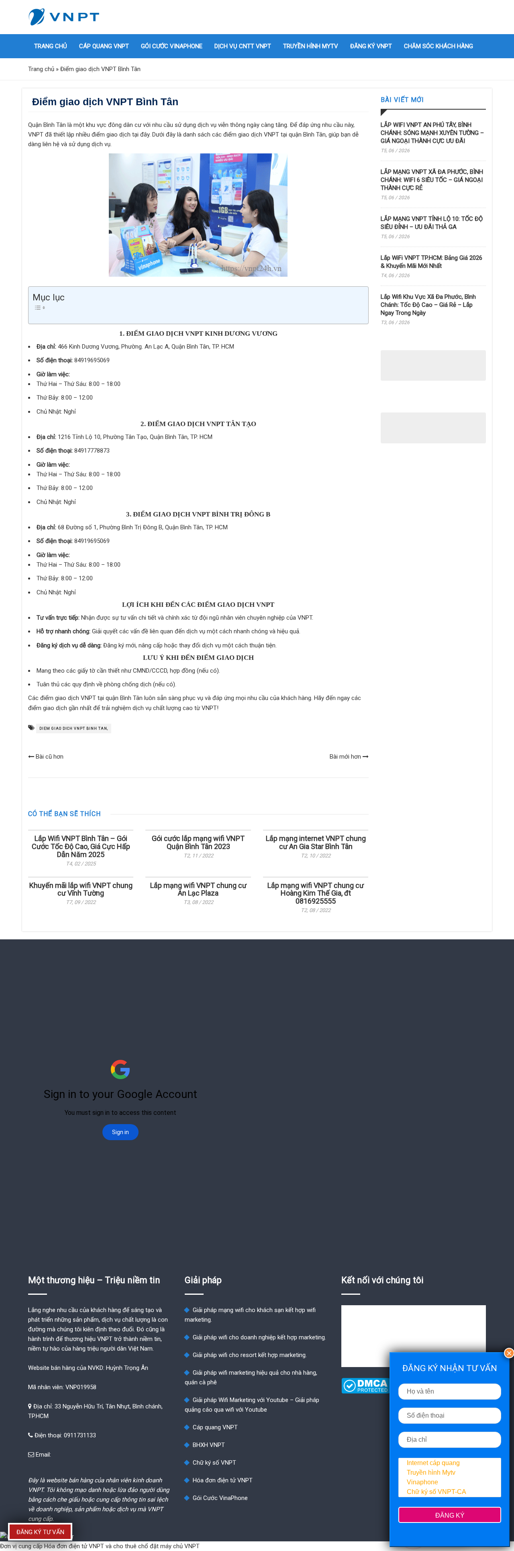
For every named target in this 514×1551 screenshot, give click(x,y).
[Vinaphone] (450, 1482)
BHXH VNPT (209, 1445)
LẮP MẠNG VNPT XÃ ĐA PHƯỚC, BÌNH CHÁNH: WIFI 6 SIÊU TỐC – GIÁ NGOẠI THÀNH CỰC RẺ (432, 180)
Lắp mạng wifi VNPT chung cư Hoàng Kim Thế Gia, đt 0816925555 (315, 893)
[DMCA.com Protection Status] (365, 1391)
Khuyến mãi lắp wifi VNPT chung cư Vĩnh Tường (81, 889)
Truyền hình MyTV (310, 46)
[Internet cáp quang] (450, 1463)
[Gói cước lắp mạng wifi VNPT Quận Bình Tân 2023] (198, 830)
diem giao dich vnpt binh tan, (73, 729)
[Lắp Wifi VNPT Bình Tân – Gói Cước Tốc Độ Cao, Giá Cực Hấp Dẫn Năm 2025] (80, 830)
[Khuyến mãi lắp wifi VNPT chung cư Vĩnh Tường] (80, 877)
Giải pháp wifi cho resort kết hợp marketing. (250, 1355)
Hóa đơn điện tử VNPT (223, 1480)
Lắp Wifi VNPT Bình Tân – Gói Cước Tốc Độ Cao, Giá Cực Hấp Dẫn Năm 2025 (81, 846)
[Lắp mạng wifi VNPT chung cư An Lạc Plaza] (198, 877)
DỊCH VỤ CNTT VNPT (242, 46)
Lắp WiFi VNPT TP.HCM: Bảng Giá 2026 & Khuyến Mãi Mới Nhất (431, 261)
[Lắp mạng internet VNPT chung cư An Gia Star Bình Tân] (315, 830)
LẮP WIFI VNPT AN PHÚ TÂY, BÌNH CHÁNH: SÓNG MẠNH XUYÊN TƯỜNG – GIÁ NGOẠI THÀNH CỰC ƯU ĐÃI (432, 133)
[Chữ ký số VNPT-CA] (450, 1492)
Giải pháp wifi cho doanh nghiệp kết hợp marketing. (259, 1337)
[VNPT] (64, 17)
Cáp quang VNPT (104, 46)
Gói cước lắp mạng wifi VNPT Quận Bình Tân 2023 (198, 842)
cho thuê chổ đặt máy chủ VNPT (156, 1546)
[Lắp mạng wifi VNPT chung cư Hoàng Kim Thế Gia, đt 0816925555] (315, 877)
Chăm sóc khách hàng (438, 46)
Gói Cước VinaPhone (171, 46)
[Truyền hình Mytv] (450, 1473)
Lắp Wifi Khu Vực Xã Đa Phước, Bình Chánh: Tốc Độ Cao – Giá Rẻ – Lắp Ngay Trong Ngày (428, 304)
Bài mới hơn (346, 756)
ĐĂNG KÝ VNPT (371, 46)
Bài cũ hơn (48, 756)
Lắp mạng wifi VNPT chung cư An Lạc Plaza (198, 889)
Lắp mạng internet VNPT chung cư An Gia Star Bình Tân (316, 842)
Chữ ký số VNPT (214, 1462)
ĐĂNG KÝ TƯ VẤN (40, 1532)
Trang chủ (50, 46)
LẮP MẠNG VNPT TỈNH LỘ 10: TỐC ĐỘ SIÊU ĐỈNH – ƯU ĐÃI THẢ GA (432, 223)
